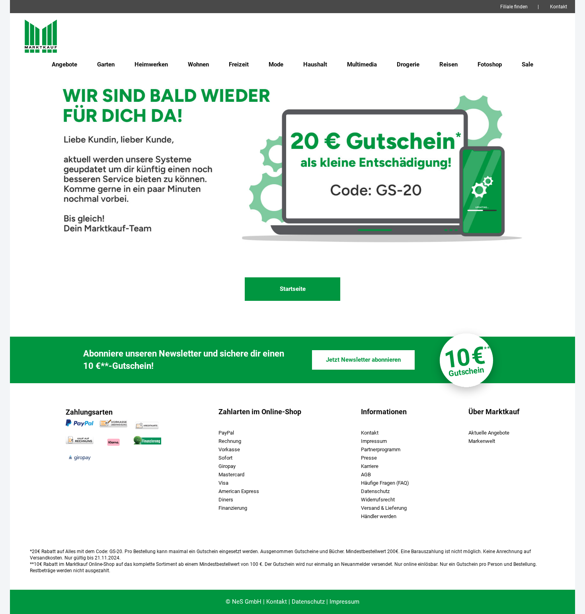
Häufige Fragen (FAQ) (385, 483)
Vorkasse (229, 449)
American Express (238, 491)
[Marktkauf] (53, 36)
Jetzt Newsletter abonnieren (363, 359)
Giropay (227, 466)
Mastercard (231, 475)
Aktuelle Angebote (488, 433)
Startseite (293, 288)
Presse (369, 458)
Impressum (374, 441)
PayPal (226, 433)
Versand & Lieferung (384, 508)
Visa (223, 483)
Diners (225, 500)
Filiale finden (514, 7)
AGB (366, 475)
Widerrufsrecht (378, 500)
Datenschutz (375, 491)
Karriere (369, 466)
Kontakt (558, 7)
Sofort (225, 458)
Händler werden (378, 516)
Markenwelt (481, 441)
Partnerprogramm (380, 449)
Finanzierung (232, 508)
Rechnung (229, 441)
